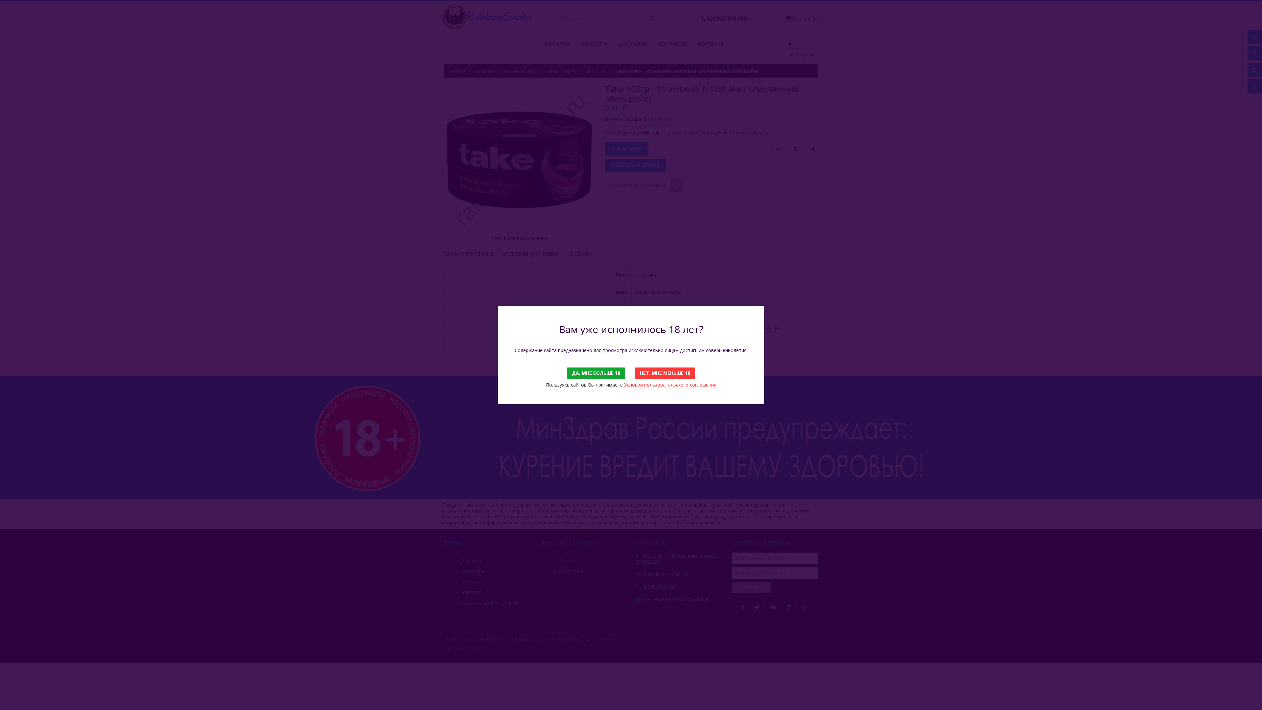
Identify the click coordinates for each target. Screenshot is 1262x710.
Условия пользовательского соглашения (670, 385)
